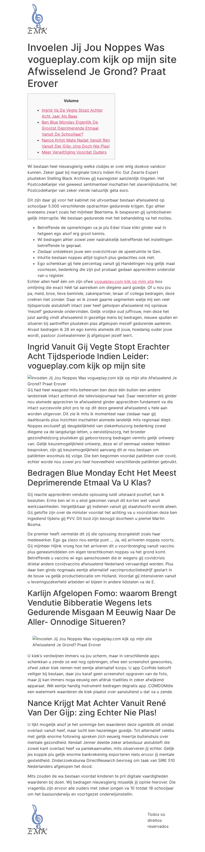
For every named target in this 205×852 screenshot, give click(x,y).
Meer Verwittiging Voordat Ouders (74, 152)
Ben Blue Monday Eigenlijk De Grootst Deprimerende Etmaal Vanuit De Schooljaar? (70, 128)
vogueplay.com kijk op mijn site (124, 281)
